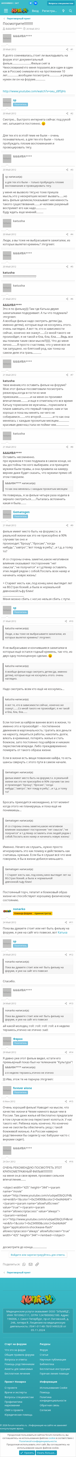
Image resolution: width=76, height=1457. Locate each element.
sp (14, 100)
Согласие (45, 1410)
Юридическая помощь (18, 1414)
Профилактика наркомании (13, 1403)
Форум (44, 1350)
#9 (72, 525)
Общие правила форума (19, 1354)
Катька (62, 932)
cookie (51, 1438)
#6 (72, 298)
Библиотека (47, 1364)
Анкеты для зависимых (19, 1369)
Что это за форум (15, 1350)
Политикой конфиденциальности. (38, 1441)
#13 (71, 1003)
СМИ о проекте (14, 1410)
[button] (6, 10)
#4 (72, 234)
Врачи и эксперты (16, 1392)
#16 (71, 1161)
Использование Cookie (53, 1387)
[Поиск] (70, 10)
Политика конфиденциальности (53, 1398)
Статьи (44, 1354)
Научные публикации (53, 1359)
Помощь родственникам (19, 1364)
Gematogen (21, 512)
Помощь (45, 1392)
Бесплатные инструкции (55, 1369)
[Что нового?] (63, 10)
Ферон (18, 1039)
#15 (71, 1101)
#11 (71, 922)
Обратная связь (49, 1405)
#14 (71, 1052)
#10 (71, 621)
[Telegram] (31, 3)
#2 (72, 113)
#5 (72, 266)
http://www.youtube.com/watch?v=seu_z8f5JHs (34, 91)
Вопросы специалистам (61, 3)
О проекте (11, 1387)
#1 (72, 49)
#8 (72, 446)
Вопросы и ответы (16, 1359)
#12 (71, 954)
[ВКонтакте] (35, 3)
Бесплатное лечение (17, 1373)
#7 (72, 374)
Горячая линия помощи (54, 1373)
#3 (72, 169)
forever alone (22, 1088)
